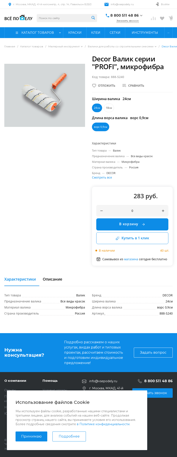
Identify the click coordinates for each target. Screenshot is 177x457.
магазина (131, 259)
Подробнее (69, 436)
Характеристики (20, 279)
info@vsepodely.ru (122, 4)
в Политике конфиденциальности (103, 424)
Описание (52, 279)
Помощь (50, 381)
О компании (15, 381)
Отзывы (10, 390)
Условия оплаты (55, 390)
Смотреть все (102, 177)
